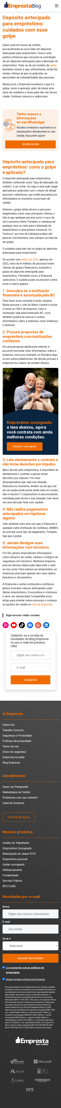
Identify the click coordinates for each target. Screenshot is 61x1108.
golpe (53, 65)
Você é (7, 938)
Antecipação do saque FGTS (19, 853)
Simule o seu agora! (24, 446)
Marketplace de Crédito (16, 792)
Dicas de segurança (14, 751)
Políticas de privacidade (17, 741)
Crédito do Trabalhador (16, 843)
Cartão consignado (14, 864)
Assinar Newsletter (31, 958)
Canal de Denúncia (13, 803)
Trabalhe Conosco (13, 730)
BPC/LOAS (9, 886)
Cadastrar (30, 680)
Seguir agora (30, 144)
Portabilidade (10, 875)
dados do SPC (29, 259)
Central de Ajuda (19, 817)
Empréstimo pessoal (15, 859)
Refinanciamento (12, 870)
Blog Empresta (11, 762)
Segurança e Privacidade (17, 735)
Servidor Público (12, 880)
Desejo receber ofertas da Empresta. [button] (25, 979)
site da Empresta (42, 604)
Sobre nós (9, 724)
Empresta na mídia (13, 757)
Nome (6, 906)
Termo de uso (11, 746)
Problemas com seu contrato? (20, 797)
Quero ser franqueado (15, 786)
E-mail (6, 921)
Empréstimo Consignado (17, 848)
